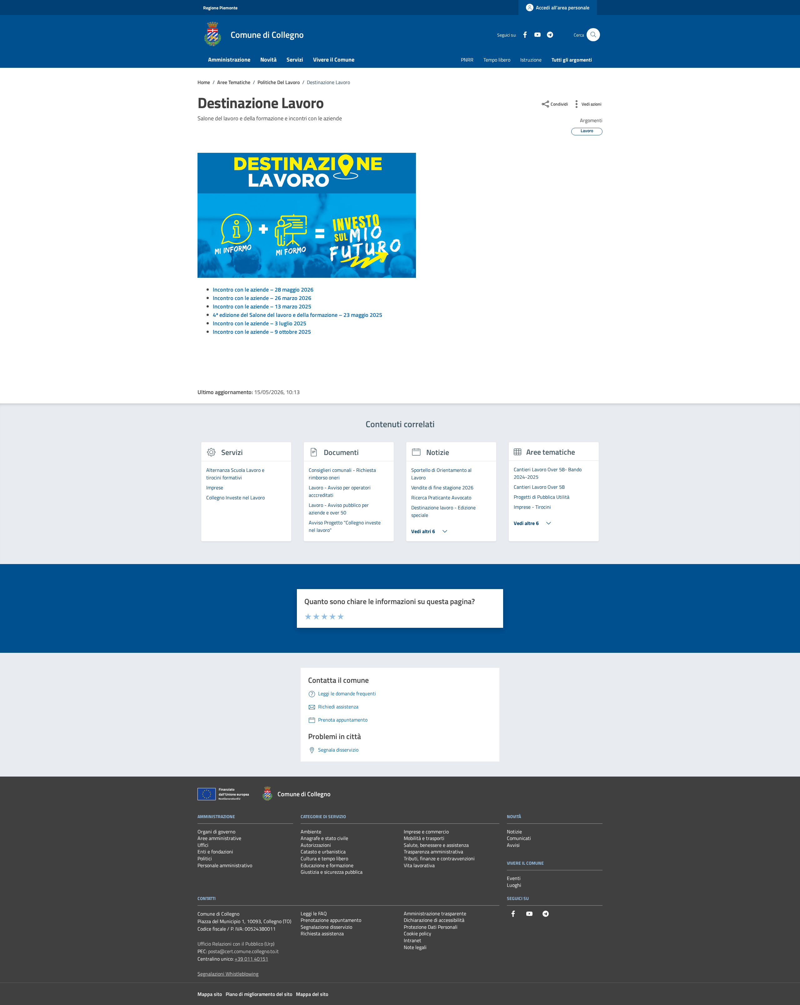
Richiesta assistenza (322, 933)
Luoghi (514, 885)
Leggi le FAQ (314, 913)
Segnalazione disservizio (326, 927)
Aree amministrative (219, 838)
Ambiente (311, 831)
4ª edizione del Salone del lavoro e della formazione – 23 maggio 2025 (297, 315)
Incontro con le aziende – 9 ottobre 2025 (262, 332)
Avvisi (513, 845)
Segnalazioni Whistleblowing (228, 974)
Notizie (514, 831)
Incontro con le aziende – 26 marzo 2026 (262, 298)
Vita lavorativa (419, 865)
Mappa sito (210, 994)
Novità (268, 59)
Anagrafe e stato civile (324, 838)
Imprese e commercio (426, 831)
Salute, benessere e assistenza (436, 845)
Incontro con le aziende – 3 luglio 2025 (259, 323)
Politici (205, 858)
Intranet (412, 940)
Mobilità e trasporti (424, 838)
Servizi (295, 59)
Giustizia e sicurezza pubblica (331, 872)
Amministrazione (229, 59)
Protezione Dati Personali (431, 927)
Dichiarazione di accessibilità (434, 920)
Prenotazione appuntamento (331, 920)
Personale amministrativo (225, 865)
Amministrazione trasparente (435, 913)
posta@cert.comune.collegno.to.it (243, 951)
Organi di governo (216, 831)
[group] (246, 495)
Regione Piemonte (220, 7)
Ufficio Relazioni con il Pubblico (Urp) (236, 944)
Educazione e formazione (327, 865)
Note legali (415, 947)
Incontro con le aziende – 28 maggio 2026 (263, 289)
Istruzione (531, 59)
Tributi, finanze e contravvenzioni (439, 858)
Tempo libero (496, 59)
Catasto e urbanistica (323, 851)
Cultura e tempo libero (324, 858)
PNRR (467, 59)
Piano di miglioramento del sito (259, 994)
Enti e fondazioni (215, 851)
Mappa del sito (312, 994)
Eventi (514, 878)
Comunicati (519, 838)
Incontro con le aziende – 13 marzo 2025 (262, 306)
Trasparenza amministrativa (433, 851)
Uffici (203, 845)
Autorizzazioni (316, 845)
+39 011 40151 (251, 958)
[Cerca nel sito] (593, 35)
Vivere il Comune (333, 59)
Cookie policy (417, 933)
